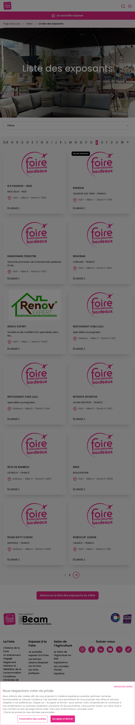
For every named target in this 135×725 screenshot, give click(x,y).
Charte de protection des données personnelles (29, 712)
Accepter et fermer (62, 718)
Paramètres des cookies (32, 718)
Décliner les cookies (123, 686)
